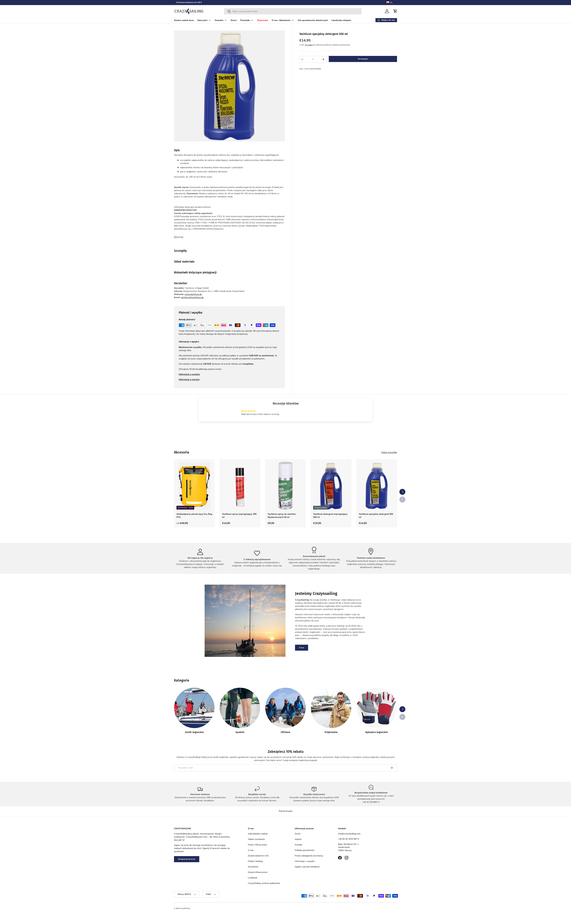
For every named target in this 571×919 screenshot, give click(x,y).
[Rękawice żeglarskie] (376, 708)
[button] (391, 2)
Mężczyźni (202, 20)
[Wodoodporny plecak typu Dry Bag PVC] (194, 486)
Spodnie (239, 732)
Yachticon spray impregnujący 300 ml (239, 515)
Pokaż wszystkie (389, 452)
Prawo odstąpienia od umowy (309, 855)
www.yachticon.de (193, 294)
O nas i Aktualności (281, 20)
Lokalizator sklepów (341, 20)
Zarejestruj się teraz (186, 859)
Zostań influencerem (257, 872)
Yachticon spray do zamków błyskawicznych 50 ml (282, 515)
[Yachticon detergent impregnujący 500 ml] (331, 486)
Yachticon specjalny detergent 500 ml (376, 515)
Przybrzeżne (331, 732)
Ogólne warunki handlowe (307, 866)
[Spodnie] (240, 708)
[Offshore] (285, 708)
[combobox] (293, 11)
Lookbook (252, 877)
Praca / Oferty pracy (257, 844)
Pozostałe (245, 20)
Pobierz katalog (255, 861)
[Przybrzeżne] (331, 708)
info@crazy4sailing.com (349, 833)
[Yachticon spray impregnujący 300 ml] (240, 486)
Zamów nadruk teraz (184, 20)
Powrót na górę (285, 811)
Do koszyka (363, 59)
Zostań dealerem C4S (258, 855)
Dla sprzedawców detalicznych (313, 20)
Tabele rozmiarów (256, 839)
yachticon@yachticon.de (192, 297)
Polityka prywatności (304, 850)
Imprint (298, 839)
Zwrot (297, 833)
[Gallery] (229, 85)
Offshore (285, 732)
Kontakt (298, 844)
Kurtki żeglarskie (194, 732)
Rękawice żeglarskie (376, 732)
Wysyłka (308, 45)
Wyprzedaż (262, 20)
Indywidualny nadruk (258, 833)
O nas (301, 647)
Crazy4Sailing (185, 908)
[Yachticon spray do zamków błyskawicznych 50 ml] (285, 486)
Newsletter (253, 866)
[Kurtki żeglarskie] (194, 708)
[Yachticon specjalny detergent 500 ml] (376, 486)
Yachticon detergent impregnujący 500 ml (330, 515)
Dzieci (234, 20)
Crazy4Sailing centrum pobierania (264, 883)
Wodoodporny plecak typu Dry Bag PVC (194, 515)
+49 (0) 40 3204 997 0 (348, 839)
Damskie (219, 20)
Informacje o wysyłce (305, 861)
